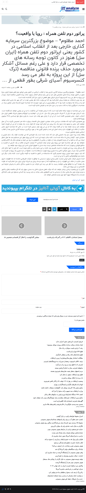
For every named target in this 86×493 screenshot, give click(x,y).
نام (83, 298)
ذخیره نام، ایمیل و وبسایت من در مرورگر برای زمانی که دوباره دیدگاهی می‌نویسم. (60, 316)
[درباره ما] (3, 489)
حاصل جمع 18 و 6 (79, 320)
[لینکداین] (54, 209)
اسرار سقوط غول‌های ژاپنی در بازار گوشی (63, 2)
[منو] (83, 9)
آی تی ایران (76, 180)
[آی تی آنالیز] (69, 9)
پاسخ (81, 260)
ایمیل (82, 307)
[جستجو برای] (3, 9)
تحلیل (77, 27)
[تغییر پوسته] (6, 9)
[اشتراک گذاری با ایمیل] (49, 209)
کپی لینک (32, 200)
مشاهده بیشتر (80, 406)
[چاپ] (44, 209)
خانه (81, 27)
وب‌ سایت (38, 307)
